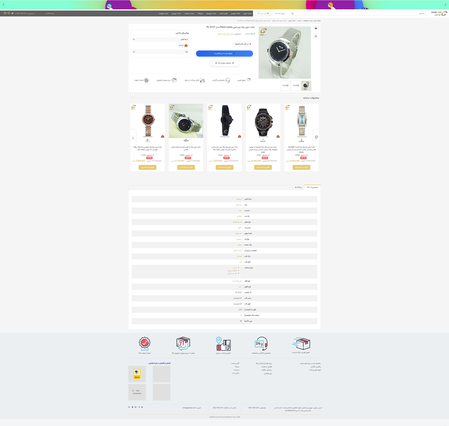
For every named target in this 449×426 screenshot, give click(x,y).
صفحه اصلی (317, 21)
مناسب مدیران (232, 273)
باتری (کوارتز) (237, 222)
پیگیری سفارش (316, 366)
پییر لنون (239, 204)
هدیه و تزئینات (189, 13)
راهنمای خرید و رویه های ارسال (310, 363)
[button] (445, 4)
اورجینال (239, 199)
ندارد (240, 286)
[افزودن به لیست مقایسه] (316, 36)
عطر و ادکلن (224, 13)
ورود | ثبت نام (279, 13)
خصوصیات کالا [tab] (312, 187)
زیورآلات (200, 13)
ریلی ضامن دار (237, 281)
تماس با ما (235, 373)
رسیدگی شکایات (266, 370)
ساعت (299, 21)
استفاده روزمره (232, 270)
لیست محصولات (307, 21)
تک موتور (239, 233)
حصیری (239, 239)
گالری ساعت (235, 363)
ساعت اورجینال (211, 13)
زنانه (240, 210)
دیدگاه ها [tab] (298, 187)
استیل (240, 227)
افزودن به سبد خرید (301, 167)
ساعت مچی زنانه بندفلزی (225, 34)
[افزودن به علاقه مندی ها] (316, 28)
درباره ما (236, 370)
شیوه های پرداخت (315, 370)
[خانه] (437, 13)
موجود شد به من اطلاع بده (223, 53)
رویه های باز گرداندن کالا (264, 363)
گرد (240, 262)
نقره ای (239, 216)
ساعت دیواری (235, 13)
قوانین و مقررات (266, 366)
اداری (235, 267)
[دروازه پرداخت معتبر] (137, 374)
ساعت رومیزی (176, 13)
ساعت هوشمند (163, 13)
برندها (237, 366)
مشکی (239, 245)
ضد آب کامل (237, 250)
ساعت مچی (247, 13)
